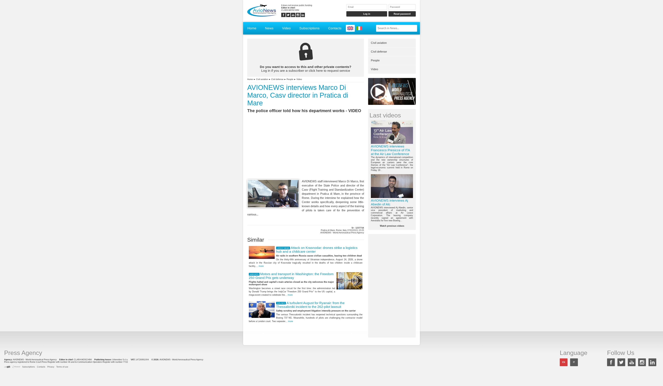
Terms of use (62, 367)
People (290, 79)
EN (563, 362)
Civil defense (277, 79)
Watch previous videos (392, 226)
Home (251, 28)
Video (286, 28)
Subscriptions (309, 28)
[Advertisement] (305, 152)
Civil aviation (262, 79)
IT (574, 362)
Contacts (335, 28)
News (269, 28)
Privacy (50, 367)
